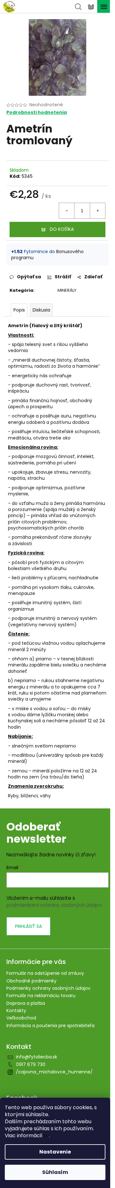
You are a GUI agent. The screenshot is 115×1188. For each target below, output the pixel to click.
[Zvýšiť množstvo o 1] (97, 210)
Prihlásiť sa (28, 926)
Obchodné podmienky (31, 981)
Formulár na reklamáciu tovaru (40, 995)
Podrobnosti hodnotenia (36, 112)
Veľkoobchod (21, 1018)
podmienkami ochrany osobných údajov (54, 905)
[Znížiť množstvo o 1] (66, 210)
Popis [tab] (19, 310)
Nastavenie (55, 1151)
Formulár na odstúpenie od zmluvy (45, 973)
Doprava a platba (25, 1003)
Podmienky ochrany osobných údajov (48, 988)
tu (46, 1135)
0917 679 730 (30, 1064)
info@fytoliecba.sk (36, 1057)
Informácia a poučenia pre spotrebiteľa (50, 1025)
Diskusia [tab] (41, 310)
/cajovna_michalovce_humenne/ (54, 1072)
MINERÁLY (66, 290)
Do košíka (62, 229)
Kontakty (16, 1010)
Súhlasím (55, 1172)
